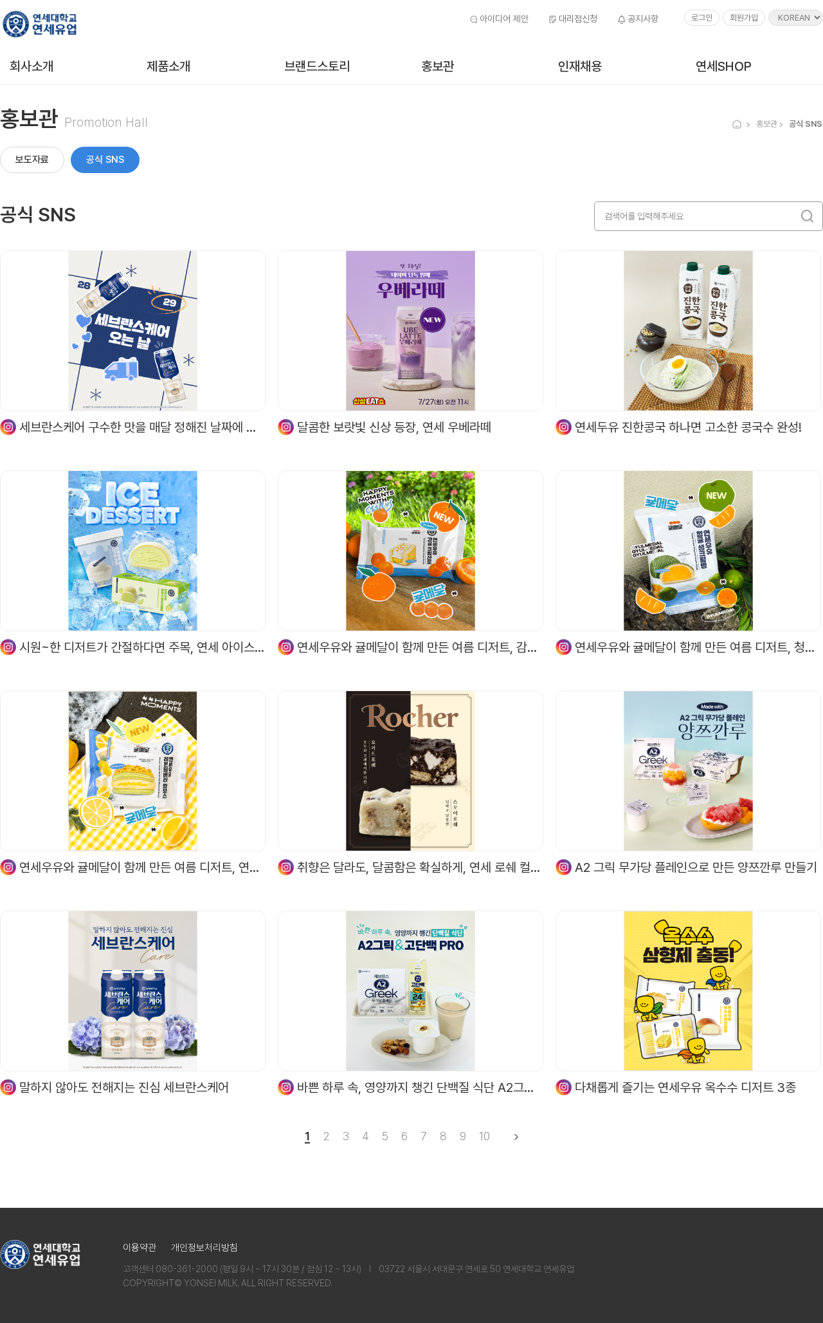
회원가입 (744, 18)
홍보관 (437, 66)
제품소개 (168, 66)
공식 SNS (105, 159)
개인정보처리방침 (204, 1248)
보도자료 (32, 159)
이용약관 (139, 1248)
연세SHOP (724, 66)
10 (484, 1137)
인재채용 (580, 66)
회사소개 (31, 66)
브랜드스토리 (317, 66)
